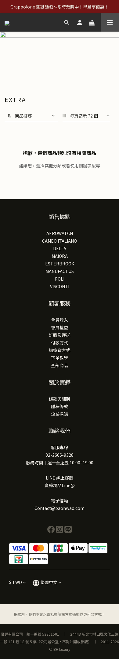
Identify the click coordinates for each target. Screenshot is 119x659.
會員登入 (59, 320)
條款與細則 (59, 399)
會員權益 (59, 327)
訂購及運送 (59, 335)
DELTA (59, 248)
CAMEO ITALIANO (59, 241)
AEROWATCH (59, 233)
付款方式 (59, 343)
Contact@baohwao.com (59, 508)
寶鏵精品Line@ (60, 485)
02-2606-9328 (59, 455)
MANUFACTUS (59, 271)
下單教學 (59, 358)
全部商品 (59, 365)
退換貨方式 (59, 350)
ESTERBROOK (59, 264)
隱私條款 (59, 406)
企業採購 (59, 414)
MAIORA (60, 256)
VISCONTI (59, 286)
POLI (59, 279)
